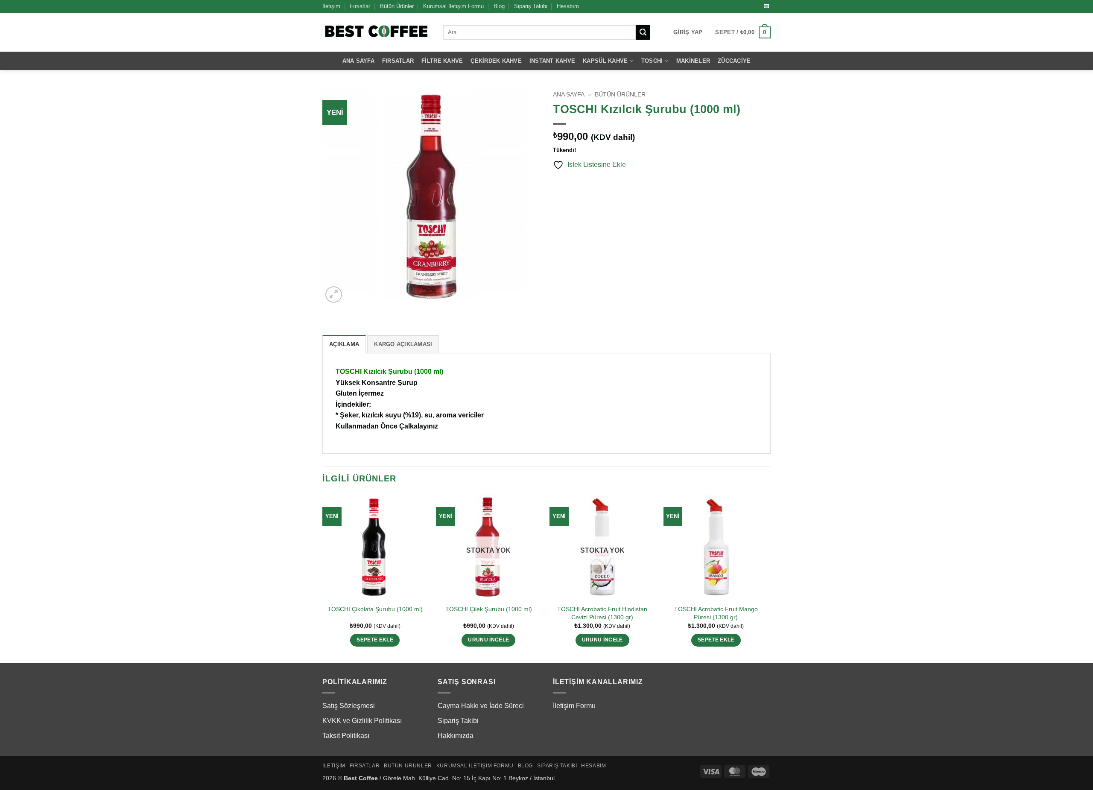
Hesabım (568, 6)
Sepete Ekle (375, 639)
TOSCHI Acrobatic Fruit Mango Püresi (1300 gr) (716, 613)
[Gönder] (643, 32)
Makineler (693, 61)
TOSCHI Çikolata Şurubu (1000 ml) (375, 609)
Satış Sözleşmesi (348, 705)
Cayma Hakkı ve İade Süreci (481, 705)
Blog (499, 6)
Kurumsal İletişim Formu (453, 6)
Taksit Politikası (345, 735)
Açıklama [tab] (344, 344)
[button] (687, 32)
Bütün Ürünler (397, 6)
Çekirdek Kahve (496, 61)
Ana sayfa (568, 94)
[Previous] (322, 577)
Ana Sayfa (358, 61)
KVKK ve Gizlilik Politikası (362, 720)
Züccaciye (734, 61)
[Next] (768, 577)
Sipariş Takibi (530, 6)
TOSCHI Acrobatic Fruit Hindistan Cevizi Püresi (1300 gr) (602, 613)
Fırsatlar (360, 6)
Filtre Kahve (442, 61)
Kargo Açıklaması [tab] (403, 344)
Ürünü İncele (488, 639)
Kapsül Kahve (605, 61)
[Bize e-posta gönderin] (766, 6)
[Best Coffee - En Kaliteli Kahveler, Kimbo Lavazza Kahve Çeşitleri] (376, 32)
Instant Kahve (552, 61)
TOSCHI (652, 61)
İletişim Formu (574, 705)
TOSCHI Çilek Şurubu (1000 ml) (488, 609)
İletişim (331, 6)
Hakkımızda (455, 735)
